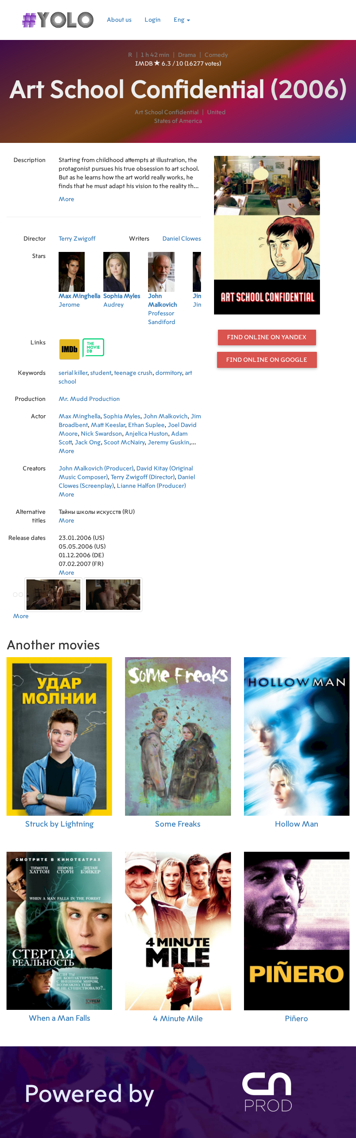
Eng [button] (180, 20)
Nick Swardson (101, 434)
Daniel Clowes (181, 239)
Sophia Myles (121, 417)
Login (153, 20)
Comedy (216, 55)
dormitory (168, 373)
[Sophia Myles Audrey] (125, 325)
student (100, 373)
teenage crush (133, 373)
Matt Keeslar (108, 425)
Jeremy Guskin (168, 443)
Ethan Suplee (146, 425)
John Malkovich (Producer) (96, 469)
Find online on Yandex (267, 337)
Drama (187, 55)
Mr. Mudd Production (89, 399)
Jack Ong (88, 443)
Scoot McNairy (124, 443)
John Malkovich (165, 417)
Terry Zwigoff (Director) (143, 477)
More (66, 199)
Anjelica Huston (146, 434)
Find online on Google (266, 360)
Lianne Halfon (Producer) (151, 486)
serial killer (73, 373)
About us (119, 20)
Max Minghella (79, 417)
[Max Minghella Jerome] (81, 325)
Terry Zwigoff (77, 239)
